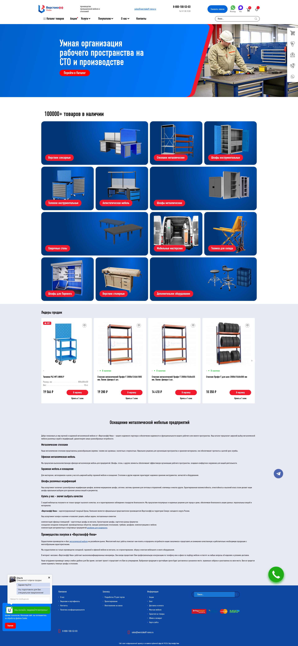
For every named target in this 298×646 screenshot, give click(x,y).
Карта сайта (153, 622)
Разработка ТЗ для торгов (115, 597)
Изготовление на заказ (113, 605)
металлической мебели (78, 541)
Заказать (217, 9)
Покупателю (104, 18)
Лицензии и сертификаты (70, 601)
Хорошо (10, 625)
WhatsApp (233, 11)
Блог (151, 601)
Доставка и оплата (156, 605)
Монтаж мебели (155, 609)
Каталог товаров (55, 18)
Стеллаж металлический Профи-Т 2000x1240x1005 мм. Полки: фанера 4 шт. (119, 378)
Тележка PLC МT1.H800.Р (53, 376)
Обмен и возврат (155, 618)
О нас (124, 18)
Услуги (84, 18)
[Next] (251, 360)
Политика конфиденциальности (72, 609)
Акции (73, 19)
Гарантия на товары (157, 614)
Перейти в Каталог (75, 73)
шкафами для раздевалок (97, 527)
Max (240, 11)
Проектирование (111, 601)
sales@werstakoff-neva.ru (145, 8)
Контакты (141, 19)
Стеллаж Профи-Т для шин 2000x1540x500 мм (226, 376)
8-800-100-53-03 (181, 7)
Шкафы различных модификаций (58, 481)
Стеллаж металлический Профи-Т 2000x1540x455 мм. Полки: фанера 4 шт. (173, 378)
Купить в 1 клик (77, 398)
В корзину (77, 392)
